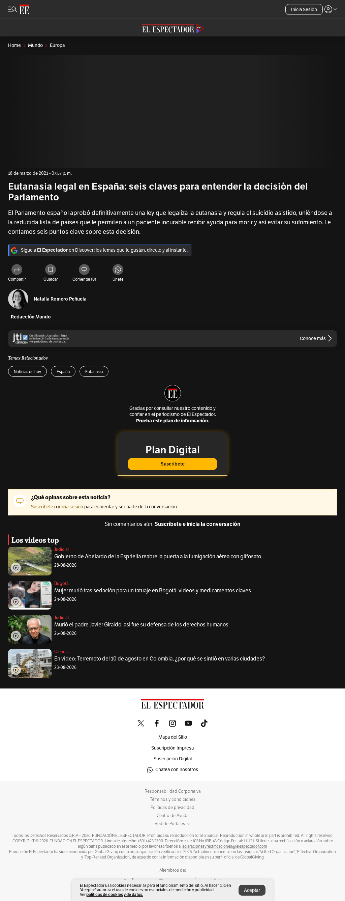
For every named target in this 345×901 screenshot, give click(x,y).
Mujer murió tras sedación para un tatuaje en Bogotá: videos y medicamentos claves (152, 590)
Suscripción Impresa (172, 748)
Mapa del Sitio (172, 737)
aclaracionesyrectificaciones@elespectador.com (224, 846)
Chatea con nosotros (176, 769)
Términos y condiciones (172, 799)
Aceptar (252, 890)
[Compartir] (16, 270)
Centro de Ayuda (173, 815)
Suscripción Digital (173, 759)
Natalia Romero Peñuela (60, 299)
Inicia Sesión (304, 9)
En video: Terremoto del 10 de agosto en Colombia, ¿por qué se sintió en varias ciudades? (159, 658)
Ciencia (61, 651)
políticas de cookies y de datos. (114, 894)
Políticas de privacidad (172, 807)
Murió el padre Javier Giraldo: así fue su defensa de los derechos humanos (141, 624)
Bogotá (61, 583)
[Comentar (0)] (84, 270)
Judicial (61, 549)
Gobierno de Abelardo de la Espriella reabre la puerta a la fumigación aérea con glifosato (157, 556)
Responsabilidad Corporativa (173, 791)
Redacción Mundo (31, 317)
